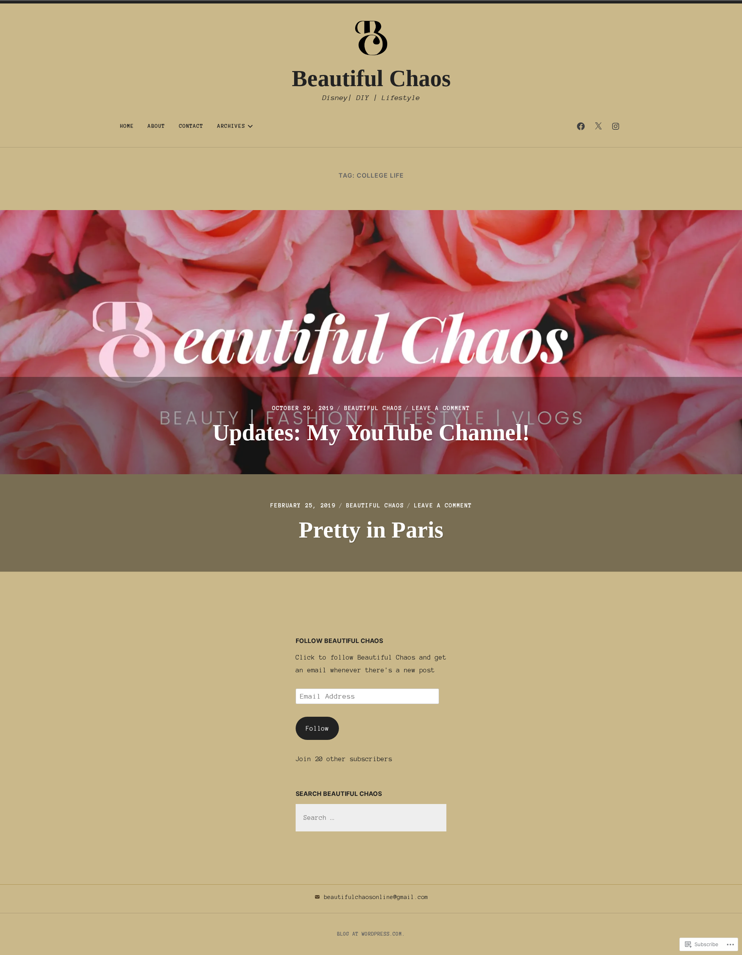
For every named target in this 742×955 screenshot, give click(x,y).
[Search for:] (371, 817)
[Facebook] (580, 126)
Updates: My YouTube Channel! (371, 432)
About (156, 126)
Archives (231, 126)
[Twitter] (598, 126)
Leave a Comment (441, 408)
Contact (191, 126)
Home (127, 126)
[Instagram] (615, 126)
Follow (317, 728)
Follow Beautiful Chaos (339, 641)
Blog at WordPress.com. (371, 934)
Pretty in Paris (371, 530)
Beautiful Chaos (371, 78)
